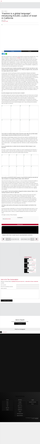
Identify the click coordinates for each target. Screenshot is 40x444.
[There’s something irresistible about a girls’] (30, 363)
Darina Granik (5, 21)
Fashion (5, 11)
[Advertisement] (20, 5)
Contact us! (20, 323)
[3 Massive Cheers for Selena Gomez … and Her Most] (3, 354)
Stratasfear (36, 418)
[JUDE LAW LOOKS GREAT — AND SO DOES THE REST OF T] (10, 355)
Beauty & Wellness (20, 415)
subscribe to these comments (32, 281)
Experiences (20, 407)
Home (3, 11)
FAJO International (20, 413)
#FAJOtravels (20, 409)
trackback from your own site (17, 281)
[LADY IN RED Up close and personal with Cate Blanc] (23, 358)
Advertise (7, 407)
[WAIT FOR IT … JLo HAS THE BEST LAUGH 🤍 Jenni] (16, 349)
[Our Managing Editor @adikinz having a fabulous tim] (36, 343)
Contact (7, 409)
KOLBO (18, 57)
